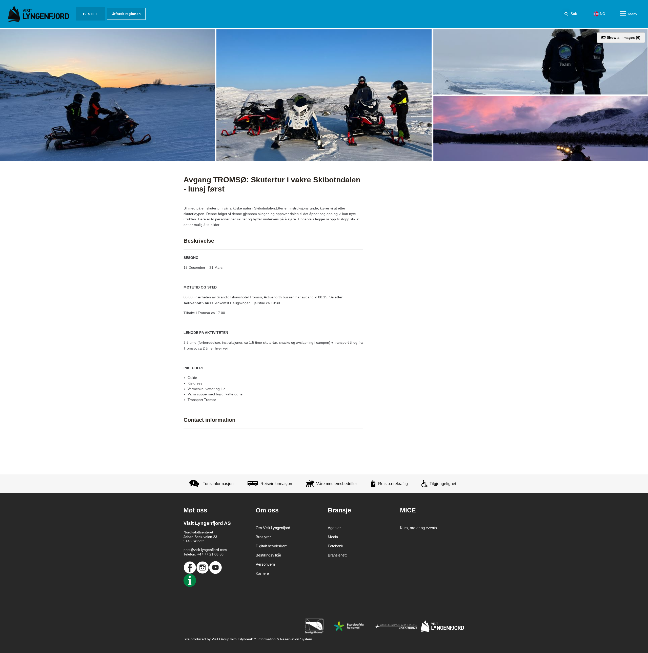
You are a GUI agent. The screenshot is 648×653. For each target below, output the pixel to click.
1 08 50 (217, 554)
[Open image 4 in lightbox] (540, 128)
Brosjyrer (263, 537)
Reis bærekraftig (393, 484)
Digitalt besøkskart (271, 546)
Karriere (262, 573)
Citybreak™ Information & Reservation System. (275, 639)
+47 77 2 (204, 554)
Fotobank (335, 546)
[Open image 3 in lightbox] (540, 61)
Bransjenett (337, 555)
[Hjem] (39, 14)
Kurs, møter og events (418, 528)
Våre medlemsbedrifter (336, 484)
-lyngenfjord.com (213, 550)
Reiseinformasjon (276, 484)
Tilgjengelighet (443, 484)
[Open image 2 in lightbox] (323, 95)
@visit (195, 550)
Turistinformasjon (218, 484)
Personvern (265, 564)
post (187, 550)
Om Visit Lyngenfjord (273, 528)
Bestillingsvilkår (268, 555)
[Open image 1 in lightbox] (107, 95)
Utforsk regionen (126, 14)
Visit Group (220, 639)
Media (333, 537)
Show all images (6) (623, 37)
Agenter (334, 528)
